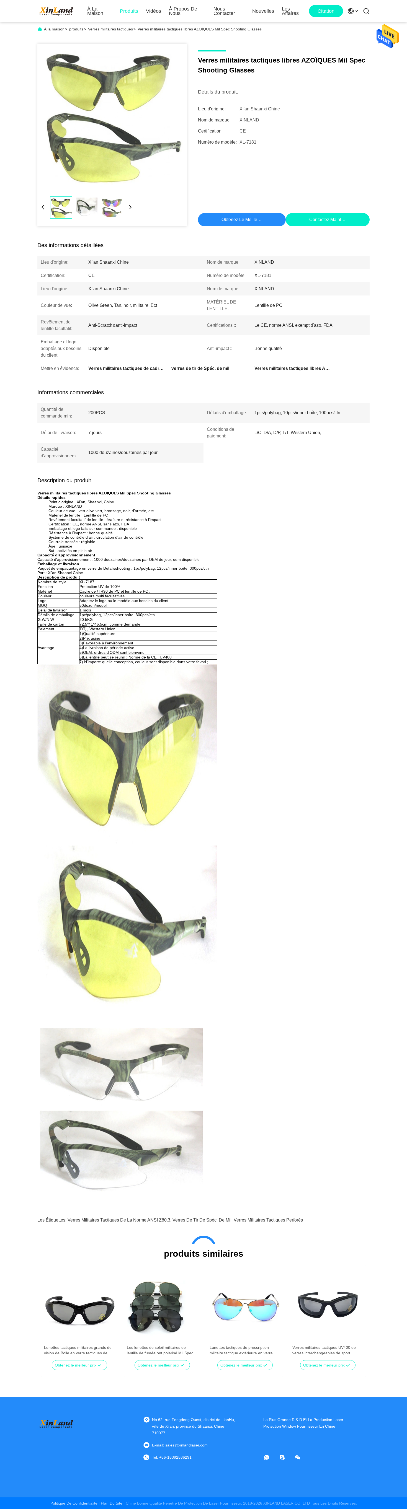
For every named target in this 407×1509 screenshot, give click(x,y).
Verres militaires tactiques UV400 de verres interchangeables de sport (324, 1350)
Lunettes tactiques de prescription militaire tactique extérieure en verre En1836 (241, 1350)
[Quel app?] (270, 1457)
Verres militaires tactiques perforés (268, 1220)
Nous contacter (224, 11)
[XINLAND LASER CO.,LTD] (56, 11)
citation (326, 11)
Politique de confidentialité (73, 1503)
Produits (129, 11)
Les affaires (290, 11)
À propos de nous (183, 11)
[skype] (286, 1457)
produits (76, 29)
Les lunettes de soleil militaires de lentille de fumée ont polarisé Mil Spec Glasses (160, 1350)
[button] (51, 1315)
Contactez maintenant (330, 219)
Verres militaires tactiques (110, 29)
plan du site (111, 1503)
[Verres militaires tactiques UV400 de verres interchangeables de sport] (327, 1305)
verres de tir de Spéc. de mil (201, 1220)
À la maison (95, 11)
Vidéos (153, 11)
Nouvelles (263, 11)
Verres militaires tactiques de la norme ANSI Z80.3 (119, 1220)
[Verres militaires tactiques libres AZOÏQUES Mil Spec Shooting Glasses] (112, 118)
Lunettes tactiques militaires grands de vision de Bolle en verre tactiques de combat (78, 1350)
